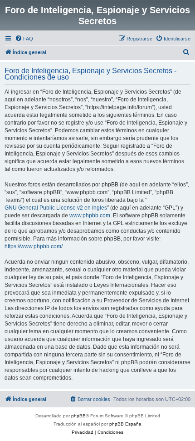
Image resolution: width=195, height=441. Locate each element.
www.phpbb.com (89, 215)
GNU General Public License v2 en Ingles (56, 208)
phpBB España (125, 423)
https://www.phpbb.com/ (34, 246)
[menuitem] (24, 38)
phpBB (78, 415)
